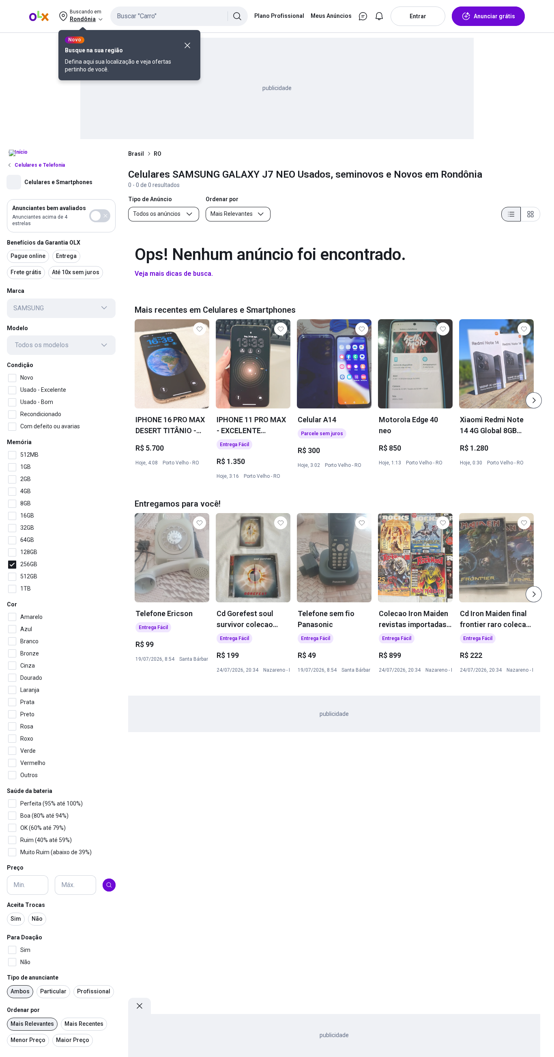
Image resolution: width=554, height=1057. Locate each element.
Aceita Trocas (26, 905)
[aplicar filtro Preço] (109, 885)
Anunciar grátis (494, 16)
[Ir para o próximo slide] (534, 400)
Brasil (136, 154)
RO (157, 154)
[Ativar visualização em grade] (530, 214)
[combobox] (179, 16)
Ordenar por (23, 1010)
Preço (15, 867)
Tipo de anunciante (32, 977)
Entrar (418, 16)
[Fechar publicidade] (139, 1006)
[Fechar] (187, 45)
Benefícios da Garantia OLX (43, 242)
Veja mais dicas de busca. (174, 273)
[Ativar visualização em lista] (511, 214)
